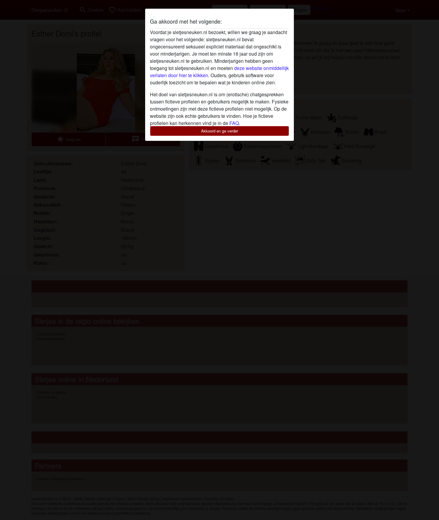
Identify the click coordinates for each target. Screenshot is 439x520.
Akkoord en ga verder (219, 131)
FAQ (234, 123)
